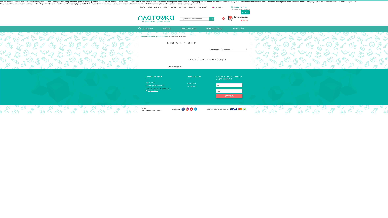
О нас (150, 7)
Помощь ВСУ (202, 7)
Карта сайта (238, 29)
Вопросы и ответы (214, 29)
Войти (245, 12)
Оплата (165, 7)
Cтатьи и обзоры (188, 29)
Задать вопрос (153, 91)
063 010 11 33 (240, 7)
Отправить (229, 96)
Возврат (174, 7)
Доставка (157, 7)
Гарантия (192, 7)
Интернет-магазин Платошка (152, 110)
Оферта (142, 7)
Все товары (147, 29)
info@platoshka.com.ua (156, 86)
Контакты (182, 7)
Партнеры (166, 29)
